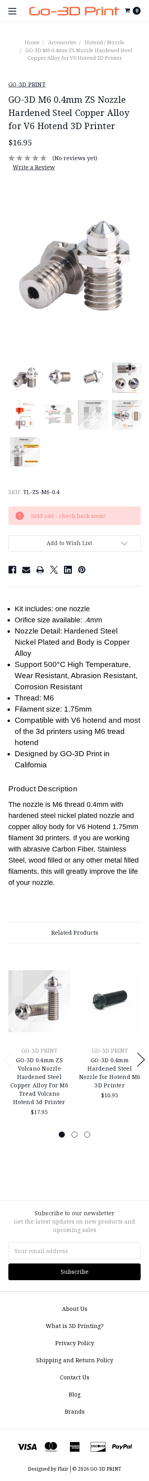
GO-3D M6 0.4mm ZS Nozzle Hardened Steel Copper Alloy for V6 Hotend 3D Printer (78, 54)
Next (141, 1059)
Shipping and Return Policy (74, 1360)
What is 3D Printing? (75, 1326)
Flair (63, 1468)
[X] (54, 570)
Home (32, 42)
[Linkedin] (68, 570)
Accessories (62, 42)
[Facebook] (12, 570)
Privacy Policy (74, 1343)
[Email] (26, 570)
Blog (75, 1394)
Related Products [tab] (74, 932)
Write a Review (34, 167)
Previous (8, 1059)
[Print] (40, 570)
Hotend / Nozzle (104, 42)
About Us (74, 1308)
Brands (75, 1411)
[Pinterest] (82, 570)
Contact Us (74, 1377)
